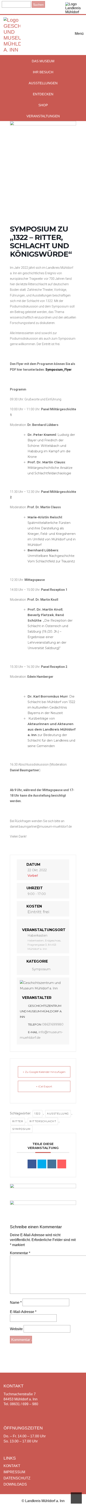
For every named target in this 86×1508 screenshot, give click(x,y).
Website (16, 1329)
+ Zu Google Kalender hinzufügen (44, 1071)
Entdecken (43, 94)
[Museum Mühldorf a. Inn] (12, 50)
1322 (37, 1113)
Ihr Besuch (43, 72)
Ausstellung (58, 1113)
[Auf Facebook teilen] (32, 1164)
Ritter (17, 1121)
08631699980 (53, 1024)
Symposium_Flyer (58, 369)
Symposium (41, 969)
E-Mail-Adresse (23, 1312)
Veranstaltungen (43, 116)
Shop (43, 105)
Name (16, 1302)
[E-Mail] (61, 1164)
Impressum (14, 1472)
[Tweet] (41, 1164)
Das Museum (43, 61)
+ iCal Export (44, 1086)
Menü (78, 33)
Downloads (15, 1484)
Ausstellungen (43, 83)
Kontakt (12, 1466)
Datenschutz (17, 1478)
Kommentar (20, 1253)
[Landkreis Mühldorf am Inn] (74, 7)
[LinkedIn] (51, 1164)
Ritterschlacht (43, 1121)
